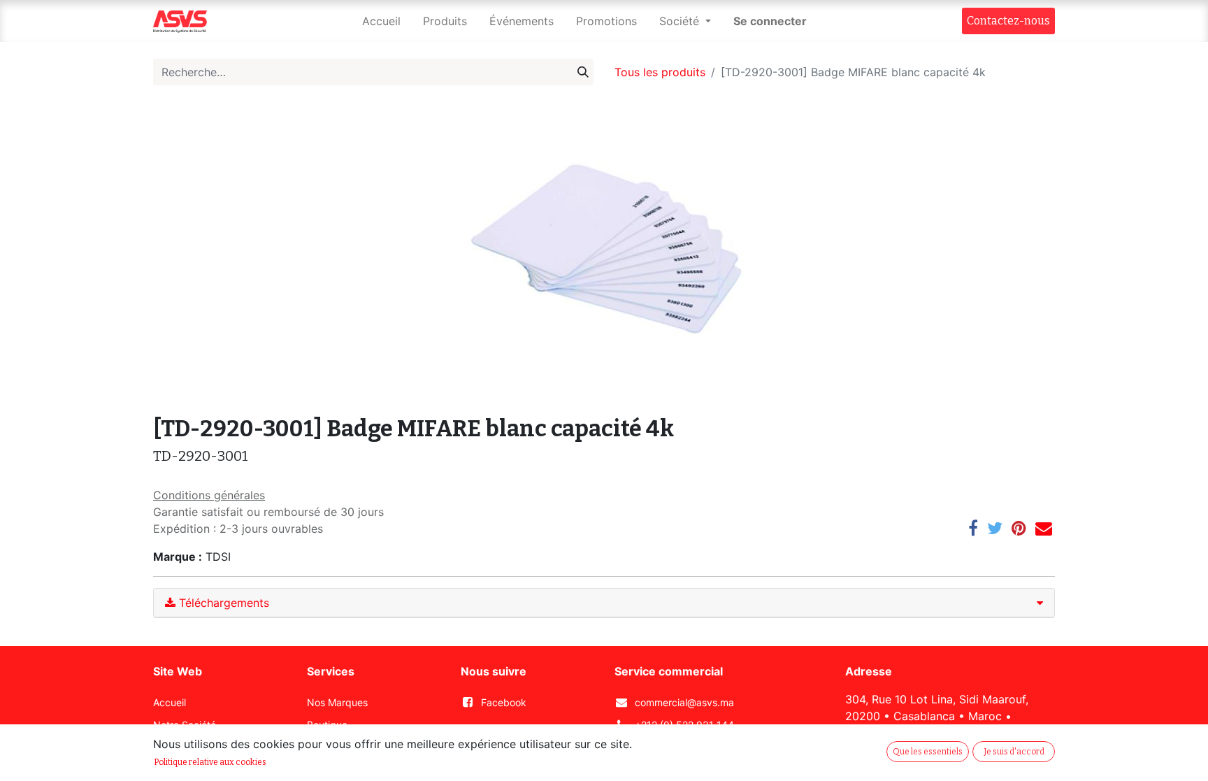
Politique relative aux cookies (210, 762)
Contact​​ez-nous (1008, 20)
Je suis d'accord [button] (1014, 752)
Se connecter (770, 21)
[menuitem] (381, 21)
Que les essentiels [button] (928, 752)
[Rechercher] (583, 72)
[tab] (604, 603)
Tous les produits (659, 72)
